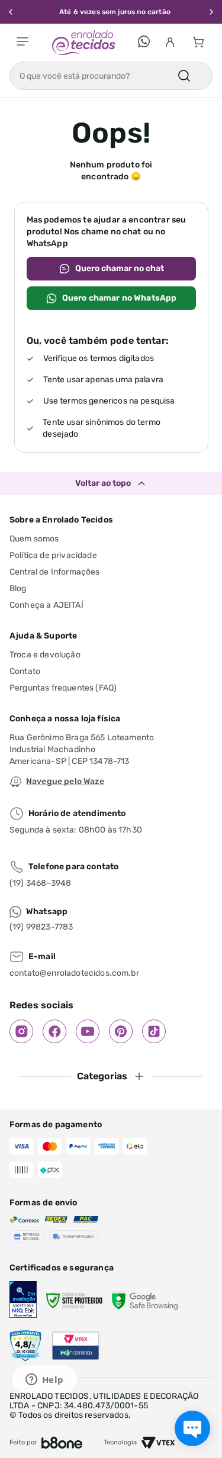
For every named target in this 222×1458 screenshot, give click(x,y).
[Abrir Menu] (22, 42)
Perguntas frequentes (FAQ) (63, 688)
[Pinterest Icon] (121, 1031)
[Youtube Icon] (87, 1031)
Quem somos (34, 539)
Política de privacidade (53, 555)
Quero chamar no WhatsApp (119, 298)
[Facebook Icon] (54, 1031)
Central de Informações (54, 572)
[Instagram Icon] (21, 1031)
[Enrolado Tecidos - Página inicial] (83, 43)
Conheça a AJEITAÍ (46, 605)
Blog (18, 588)
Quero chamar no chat (119, 268)
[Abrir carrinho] (198, 42)
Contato (24, 671)
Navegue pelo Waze (65, 781)
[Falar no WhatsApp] (144, 43)
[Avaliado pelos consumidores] (23, 1300)
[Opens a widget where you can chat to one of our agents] (44, 1380)
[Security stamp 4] (25, 1346)
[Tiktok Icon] (154, 1031)
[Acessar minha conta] (170, 42)
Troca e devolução (45, 655)
